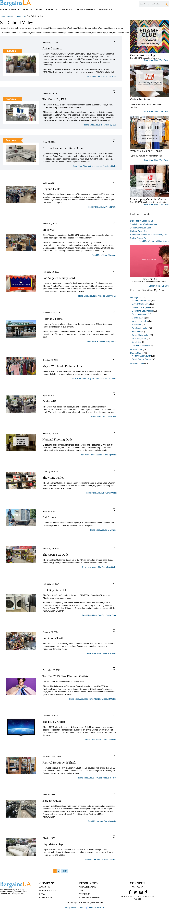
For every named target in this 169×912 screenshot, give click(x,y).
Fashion (27, 9)
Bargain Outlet (51, 800)
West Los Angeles (140, 321)
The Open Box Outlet (55, 554)
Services (66, 9)
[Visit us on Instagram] (141, 893)
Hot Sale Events (9, 9)
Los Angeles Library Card (58, 278)
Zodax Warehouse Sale (140, 228)
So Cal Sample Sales (139, 238)
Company (47, 883)
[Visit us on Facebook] (129, 893)
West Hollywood (139, 339)
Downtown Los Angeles (142, 311)
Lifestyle (51, 9)
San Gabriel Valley (140, 328)
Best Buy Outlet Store (56, 590)
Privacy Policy (47, 891)
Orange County (137, 353)
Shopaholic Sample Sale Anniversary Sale (149, 235)
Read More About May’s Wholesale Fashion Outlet (94, 379)
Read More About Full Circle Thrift (101, 653)
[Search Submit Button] (166, 4)
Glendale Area (138, 318)
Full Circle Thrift (53, 638)
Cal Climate (49, 517)
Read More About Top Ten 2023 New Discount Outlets (92, 699)
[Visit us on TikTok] (146, 893)
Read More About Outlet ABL (103, 417)
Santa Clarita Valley (140, 335)
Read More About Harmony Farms (101, 341)
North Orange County (141, 356)
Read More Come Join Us (157, 286)
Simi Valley (137, 332)
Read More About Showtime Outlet (101, 493)
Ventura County (137, 363)
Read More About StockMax (104, 255)
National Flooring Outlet (57, 439)
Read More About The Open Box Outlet (99, 567)
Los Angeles (19, 16)
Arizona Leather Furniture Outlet (63, 148)
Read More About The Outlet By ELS (100, 125)
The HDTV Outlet (53, 721)
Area (9, 16)
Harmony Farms (52, 318)
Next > (64, 871)
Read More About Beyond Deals (102, 207)
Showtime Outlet (53, 477)
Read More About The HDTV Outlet (100, 740)
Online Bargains (85, 9)
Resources (105, 9)
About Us (44, 887)
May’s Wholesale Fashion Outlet (63, 366)
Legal (42, 894)
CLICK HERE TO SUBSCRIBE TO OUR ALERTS (137, 898)
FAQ (81, 891)
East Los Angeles (139, 314)
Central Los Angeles (141, 307)
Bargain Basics (87, 887)
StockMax (48, 229)
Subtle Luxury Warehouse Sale (143, 224)
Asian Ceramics (52, 48)
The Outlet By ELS (54, 99)
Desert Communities (141, 345)
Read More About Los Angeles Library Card (97, 296)
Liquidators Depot (53, 844)
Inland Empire (136, 350)
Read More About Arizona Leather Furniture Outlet (94, 166)
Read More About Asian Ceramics (101, 77)
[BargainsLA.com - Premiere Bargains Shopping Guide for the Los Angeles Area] (16, 6)
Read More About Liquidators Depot (100, 859)
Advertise (84, 894)
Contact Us (45, 898)
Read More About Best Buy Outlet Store (99, 615)
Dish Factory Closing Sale (141, 221)
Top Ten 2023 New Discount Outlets (65, 676)
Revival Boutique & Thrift (59, 762)
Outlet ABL (49, 401)
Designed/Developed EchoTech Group (84, 908)
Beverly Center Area (141, 304)
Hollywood (136, 325)
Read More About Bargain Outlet (102, 821)
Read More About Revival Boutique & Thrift (97, 778)
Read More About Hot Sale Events (154, 241)
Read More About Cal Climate (103, 530)
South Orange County (141, 359)
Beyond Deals (51, 189)
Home (39, 9)
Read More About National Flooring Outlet (98, 455)
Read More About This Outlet (156, 60)
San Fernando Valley (141, 300)
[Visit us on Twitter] (135, 893)
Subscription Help (89, 898)
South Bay (136, 342)
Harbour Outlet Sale (139, 231)
